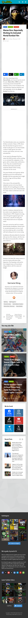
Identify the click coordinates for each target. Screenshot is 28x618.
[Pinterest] (20, 572)
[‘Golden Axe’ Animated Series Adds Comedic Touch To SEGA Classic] (8, 473)
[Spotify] (23, 572)
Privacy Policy (9, 614)
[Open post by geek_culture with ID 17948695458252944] (22, 535)
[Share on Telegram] (21, 74)
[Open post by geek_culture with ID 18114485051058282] (5, 535)
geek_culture (5, 520)
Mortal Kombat (7, 304)
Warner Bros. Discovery (9, 306)
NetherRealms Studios (18, 304)
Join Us (20, 614)
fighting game (12, 301)
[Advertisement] (14, 57)
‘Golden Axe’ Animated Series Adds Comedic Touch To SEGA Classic (17, 473)
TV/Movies (16, 26)
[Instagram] (6, 572)
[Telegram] (17, 572)
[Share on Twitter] (11, 74)
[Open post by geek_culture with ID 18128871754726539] (14, 524)
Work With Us (15, 614)
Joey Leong (8, 348)
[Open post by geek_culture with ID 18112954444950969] (5, 524)
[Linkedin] (14, 572)
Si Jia (7, 373)
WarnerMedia (19, 306)
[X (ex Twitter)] (11, 572)
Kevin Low (8, 398)
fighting (5, 301)
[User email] (14, 297)
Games (5, 26)
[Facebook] (3, 572)
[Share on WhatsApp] (16, 74)
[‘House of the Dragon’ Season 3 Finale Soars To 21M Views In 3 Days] (14, 365)
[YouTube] (8, 572)
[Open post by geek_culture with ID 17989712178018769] (14, 535)
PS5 (10, 331)
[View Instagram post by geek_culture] (8, 529)
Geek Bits (10, 26)
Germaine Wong (8, 39)
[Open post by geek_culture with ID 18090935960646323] (22, 524)
